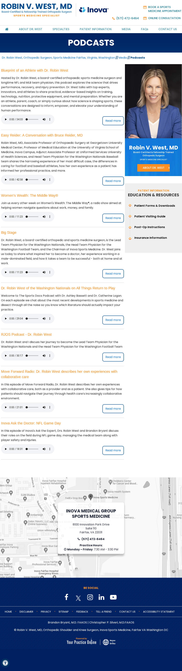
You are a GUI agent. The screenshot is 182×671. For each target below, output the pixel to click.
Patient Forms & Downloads (154, 206)
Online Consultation (164, 18)
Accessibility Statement (159, 611)
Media (126, 29)
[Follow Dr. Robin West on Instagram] (89, 597)
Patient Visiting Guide (149, 216)
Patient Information (95, 29)
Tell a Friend (104, 611)
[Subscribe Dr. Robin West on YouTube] (112, 597)
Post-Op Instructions (149, 227)
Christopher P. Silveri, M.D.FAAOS (111, 622)
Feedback (82, 611)
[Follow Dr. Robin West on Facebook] (67, 597)
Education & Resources (153, 195)
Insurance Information (150, 238)
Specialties (61, 29)
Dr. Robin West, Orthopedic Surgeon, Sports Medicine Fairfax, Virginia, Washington (58, 58)
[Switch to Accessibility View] (5, 663)
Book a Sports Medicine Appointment (164, 9)
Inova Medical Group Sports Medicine (91, 513)
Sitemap (64, 611)
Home (8, 611)
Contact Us (168, 29)
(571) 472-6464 (127, 18)
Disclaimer (26, 611)
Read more (113, 121)
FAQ (144, 29)
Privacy (46, 611)
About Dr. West (30, 29)
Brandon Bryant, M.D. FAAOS (67, 622)
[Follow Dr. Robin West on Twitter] (78, 598)
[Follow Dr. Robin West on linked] (101, 597)
